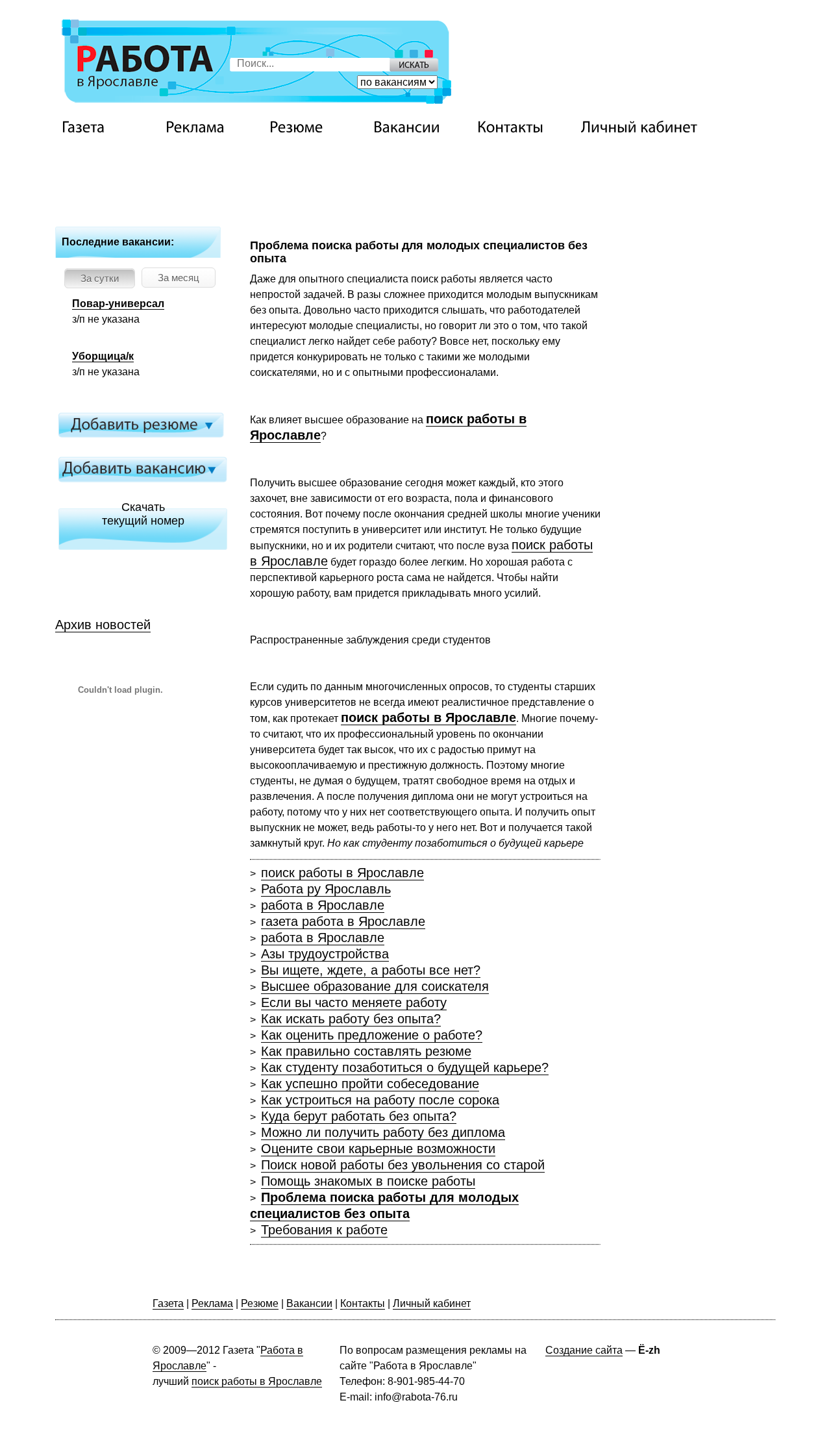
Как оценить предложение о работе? (371, 1035)
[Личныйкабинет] (639, 127)
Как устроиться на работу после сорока (380, 1100)
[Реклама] (214, 127)
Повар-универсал (118, 303)
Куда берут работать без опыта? (358, 1116)
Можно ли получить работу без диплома (383, 1132)
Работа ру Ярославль (326, 889)
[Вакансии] (422, 127)
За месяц (178, 277)
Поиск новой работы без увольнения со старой (403, 1165)
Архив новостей (103, 624)
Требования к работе (324, 1230)
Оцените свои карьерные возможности (378, 1148)
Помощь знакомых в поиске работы (368, 1181)
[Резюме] (318, 127)
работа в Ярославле (322, 905)
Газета (168, 1303)
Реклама (212, 1303)
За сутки (100, 278)
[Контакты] (526, 127)
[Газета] (110, 127)
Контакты (362, 1303)
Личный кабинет (432, 1303)
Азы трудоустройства (325, 954)
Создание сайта (584, 1350)
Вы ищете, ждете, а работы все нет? (370, 970)
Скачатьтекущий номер (143, 514)
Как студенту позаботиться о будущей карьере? (405, 1067)
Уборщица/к (103, 356)
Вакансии (309, 1303)
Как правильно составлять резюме (366, 1051)
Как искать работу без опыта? (351, 1019)
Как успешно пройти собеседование (370, 1083)
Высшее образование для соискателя (375, 986)
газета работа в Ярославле (343, 921)
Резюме (260, 1303)
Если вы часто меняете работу (354, 1002)
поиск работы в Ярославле (342, 872)
